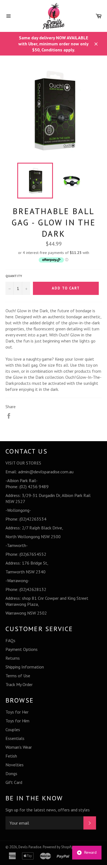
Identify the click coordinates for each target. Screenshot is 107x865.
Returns (12, 658)
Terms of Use (17, 675)
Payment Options (21, 649)
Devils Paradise (29, 847)
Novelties (14, 764)
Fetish (11, 756)
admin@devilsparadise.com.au (46, 471)
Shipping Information (24, 667)
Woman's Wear (18, 747)
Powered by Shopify (58, 847)
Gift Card (13, 782)
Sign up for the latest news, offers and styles (47, 810)
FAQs (10, 640)
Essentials (14, 738)
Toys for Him (17, 720)
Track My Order (19, 684)
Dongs (11, 773)
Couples (12, 729)
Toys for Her (17, 712)
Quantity (13, 276)
